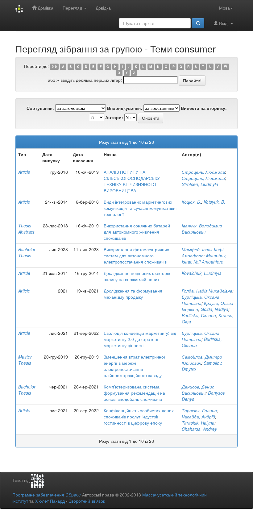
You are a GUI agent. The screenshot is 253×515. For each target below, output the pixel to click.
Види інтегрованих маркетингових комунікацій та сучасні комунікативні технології (140, 208)
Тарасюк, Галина (199, 410)
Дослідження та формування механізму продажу (133, 294)
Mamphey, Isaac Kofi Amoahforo (204, 258)
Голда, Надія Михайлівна (207, 291)
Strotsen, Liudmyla (200, 184)
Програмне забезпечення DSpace (46, 495)
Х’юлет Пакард (50, 501)
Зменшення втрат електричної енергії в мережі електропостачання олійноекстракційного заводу (134, 366)
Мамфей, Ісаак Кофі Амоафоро (202, 252)
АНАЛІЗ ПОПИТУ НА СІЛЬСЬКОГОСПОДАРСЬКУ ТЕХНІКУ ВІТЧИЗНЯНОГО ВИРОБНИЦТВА (132, 181)
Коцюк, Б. (191, 202)
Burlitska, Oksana (199, 315)
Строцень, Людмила (203, 172)
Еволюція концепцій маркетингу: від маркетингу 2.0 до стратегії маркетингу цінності (140, 339)
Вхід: (224, 23)
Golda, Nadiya (214, 309)
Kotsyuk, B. (214, 202)
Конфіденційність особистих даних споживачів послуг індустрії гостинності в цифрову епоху (139, 416)
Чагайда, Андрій (198, 416)
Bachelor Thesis (26, 252)
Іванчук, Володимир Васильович (202, 228)
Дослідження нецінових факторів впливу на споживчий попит (137, 276)
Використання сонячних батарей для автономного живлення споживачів (137, 231)
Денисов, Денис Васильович (198, 390)
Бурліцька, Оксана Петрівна (200, 300)
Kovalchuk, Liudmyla (202, 273)
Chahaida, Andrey (199, 429)
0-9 (54, 66)
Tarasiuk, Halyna (198, 423)
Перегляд (73, 8)
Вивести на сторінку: (204, 108)
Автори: (114, 117)
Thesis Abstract (26, 228)
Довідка (103, 8)
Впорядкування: (124, 108)
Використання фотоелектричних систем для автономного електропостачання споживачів (136, 255)
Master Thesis (25, 360)
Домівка (44, 8)
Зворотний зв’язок (87, 501)
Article (24, 172)
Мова (224, 8)
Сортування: (40, 108)
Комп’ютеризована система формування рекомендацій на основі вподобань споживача (134, 393)
